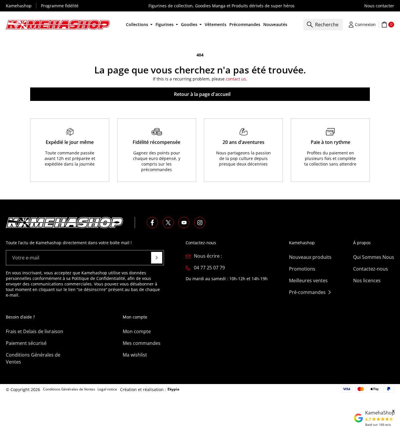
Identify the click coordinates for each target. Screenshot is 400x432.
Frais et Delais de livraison (34, 331)
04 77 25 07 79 (209, 267)
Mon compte (137, 331)
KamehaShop (380, 412)
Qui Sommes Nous (373, 257)
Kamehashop (19, 5)
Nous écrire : (208, 256)
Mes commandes (141, 343)
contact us (236, 79)
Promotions (302, 269)
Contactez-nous (370, 269)
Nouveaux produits (310, 257)
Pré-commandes (307, 292)
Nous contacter (379, 5)
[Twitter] (168, 222)
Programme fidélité (59, 5)
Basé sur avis (378, 424)
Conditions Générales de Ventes (33, 358)
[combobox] (323, 24)
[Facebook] (152, 222)
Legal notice (107, 389)
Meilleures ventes (308, 280)
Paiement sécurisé (26, 343)
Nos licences (367, 280)
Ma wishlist (135, 355)
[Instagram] (199, 222)
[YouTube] (183, 222)
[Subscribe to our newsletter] (156, 258)
